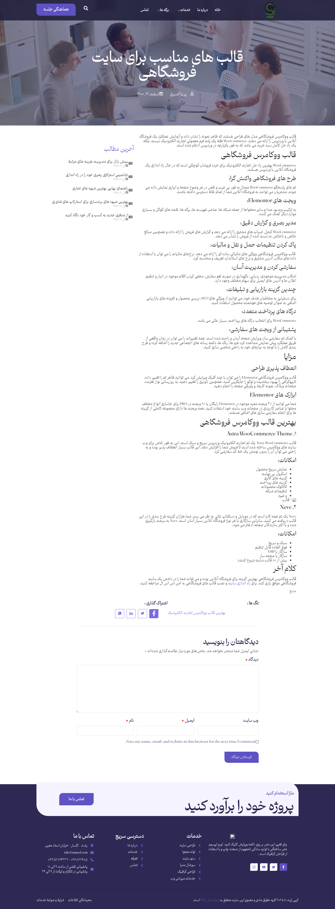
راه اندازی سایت (239, 583)
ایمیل (188, 721)
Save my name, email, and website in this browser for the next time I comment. (190, 742)
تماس (144, 10)
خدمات (185, 10)
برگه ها (164, 10)
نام (130, 721)
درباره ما (202, 10)
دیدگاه (252, 660)
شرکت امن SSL (209, 900)
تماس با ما (76, 799)
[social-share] (153, 613)
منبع (292, 591)
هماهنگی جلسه (56, 9)
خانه (218, 10)
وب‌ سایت (250, 721)
